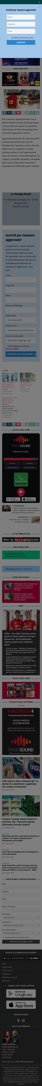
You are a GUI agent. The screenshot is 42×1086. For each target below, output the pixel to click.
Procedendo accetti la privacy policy (22, 38)
